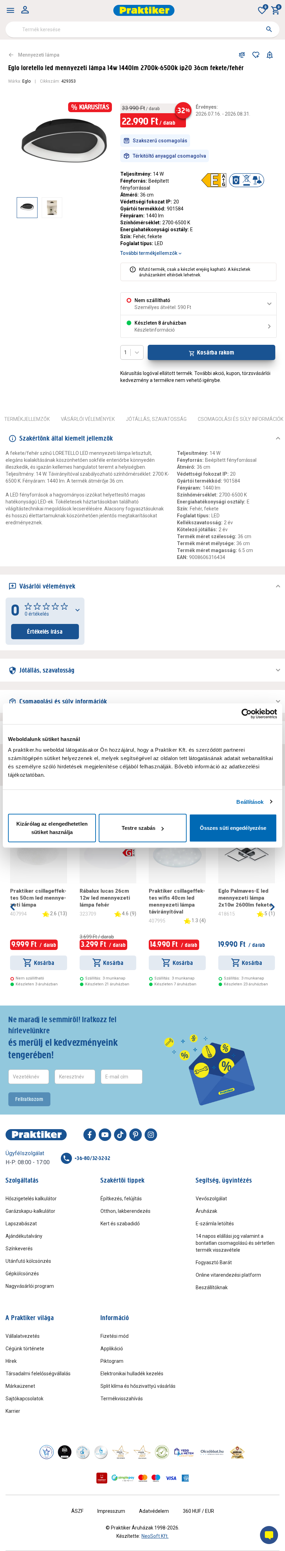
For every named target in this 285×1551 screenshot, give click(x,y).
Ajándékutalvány (24, 1236)
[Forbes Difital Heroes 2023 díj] (65, 1452)
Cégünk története (25, 1348)
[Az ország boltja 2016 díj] (120, 1452)
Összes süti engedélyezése (233, 828)
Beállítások (249, 801)
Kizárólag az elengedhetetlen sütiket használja (52, 828)
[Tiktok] (120, 1134)
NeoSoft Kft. (155, 1536)
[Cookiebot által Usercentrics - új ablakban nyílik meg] (246, 713)
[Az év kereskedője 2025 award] (237, 1452)
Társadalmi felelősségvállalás (38, 1373)
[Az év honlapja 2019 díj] (101, 1452)
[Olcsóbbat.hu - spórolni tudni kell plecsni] (212, 1452)
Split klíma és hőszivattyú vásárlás (138, 1386)
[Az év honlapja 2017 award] (142, 1452)
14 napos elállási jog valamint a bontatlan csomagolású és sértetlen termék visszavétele (235, 1243)
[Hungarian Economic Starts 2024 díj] (47, 1452)
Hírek (11, 1361)
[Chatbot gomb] (269, 1535)
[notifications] (270, 55)
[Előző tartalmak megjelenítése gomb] (17, 208)
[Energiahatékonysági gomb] (128, 852)
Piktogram (111, 1361)
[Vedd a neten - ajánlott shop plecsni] (184, 1452)
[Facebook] (89, 1134)
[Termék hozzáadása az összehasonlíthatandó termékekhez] (242, 55)
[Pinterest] (135, 1134)
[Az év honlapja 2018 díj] (83, 1452)
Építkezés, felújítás (121, 1198)
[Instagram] (151, 1134)
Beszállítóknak (212, 1287)
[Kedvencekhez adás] (256, 55)
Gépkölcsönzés (22, 1273)
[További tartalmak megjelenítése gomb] (98, 208)
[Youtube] (105, 1134)
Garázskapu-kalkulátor (30, 1211)
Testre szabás (138, 828)
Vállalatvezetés (23, 1336)
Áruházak (206, 1211)
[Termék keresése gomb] (269, 29)
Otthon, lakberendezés (125, 1211)
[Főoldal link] (143, 10)
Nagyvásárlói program (30, 1286)
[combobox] (142, 29)
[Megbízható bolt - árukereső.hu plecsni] (162, 1452)
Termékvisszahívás (121, 1398)
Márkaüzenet (20, 1386)
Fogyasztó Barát (214, 1262)
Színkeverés (19, 1248)
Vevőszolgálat (211, 1198)
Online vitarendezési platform (228, 1275)
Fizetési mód (114, 1336)
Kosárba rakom (215, 352)
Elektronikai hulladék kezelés (131, 1373)
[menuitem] (10, 10)
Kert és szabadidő (120, 1223)
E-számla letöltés (215, 1223)
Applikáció (111, 1348)
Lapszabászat (21, 1223)
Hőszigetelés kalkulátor (31, 1198)
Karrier (13, 1411)
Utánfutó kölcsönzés (28, 1261)
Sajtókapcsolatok (24, 1398)
